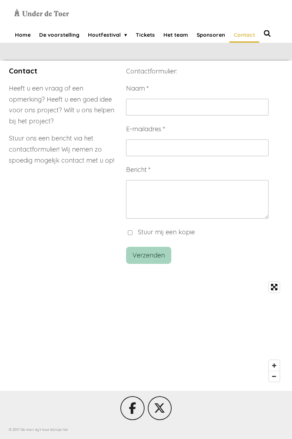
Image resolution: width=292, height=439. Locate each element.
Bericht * (138, 169)
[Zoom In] (274, 365)
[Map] (146, 331)
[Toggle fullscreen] (274, 287)
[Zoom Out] (274, 376)
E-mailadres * (145, 129)
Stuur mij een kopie (166, 232)
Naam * (137, 88)
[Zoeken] (267, 33)
